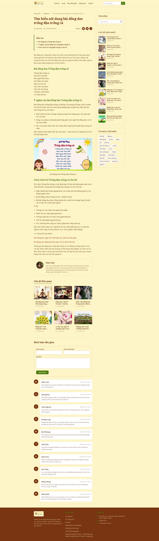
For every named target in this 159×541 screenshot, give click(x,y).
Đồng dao (82, 3)
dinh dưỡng (102, 139)
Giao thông (111, 155)
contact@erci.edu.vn (105, 523)
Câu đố (90, 3)
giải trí (118, 139)
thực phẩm (102, 155)
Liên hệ (67, 522)
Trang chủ (37, 13)
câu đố (114, 145)
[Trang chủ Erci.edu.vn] (39, 3)
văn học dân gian (112, 158)
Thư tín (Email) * (69, 349)
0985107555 (103, 520)
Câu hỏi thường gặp (72, 531)
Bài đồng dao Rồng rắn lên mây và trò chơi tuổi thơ (54, 242)
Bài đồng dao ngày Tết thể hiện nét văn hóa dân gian (55, 238)
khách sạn (115, 161)
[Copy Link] (90, 28)
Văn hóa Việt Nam (104, 161)
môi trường (102, 148)
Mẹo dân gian (72, 3)
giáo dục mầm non (104, 145)
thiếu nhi (101, 158)
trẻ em (110, 148)
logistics (101, 164)
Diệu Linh (39, 28)
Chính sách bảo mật (72, 528)
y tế (100, 142)
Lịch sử (56, 3)
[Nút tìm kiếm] (123, 3)
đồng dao (110, 136)
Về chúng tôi (69, 519)
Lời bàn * (39, 357)
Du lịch (111, 139)
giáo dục (107, 142)
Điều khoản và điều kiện (73, 525)
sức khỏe (101, 136)
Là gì (63, 3)
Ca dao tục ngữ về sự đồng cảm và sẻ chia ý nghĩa (62, 329)
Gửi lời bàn (42, 372)
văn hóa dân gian (104, 152)
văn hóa (114, 152)
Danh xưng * (40, 349)
